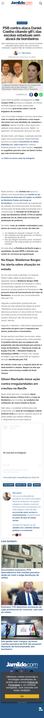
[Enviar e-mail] (13, 535)
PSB (29, 485)
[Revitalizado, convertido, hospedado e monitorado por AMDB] (41, 709)
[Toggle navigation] (3, 3)
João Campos (8, 485)
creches (37, 485)
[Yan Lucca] (17, 535)
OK (22, 696)
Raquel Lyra (20, 485)
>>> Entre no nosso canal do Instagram (18, 158)
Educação (22, 23)
